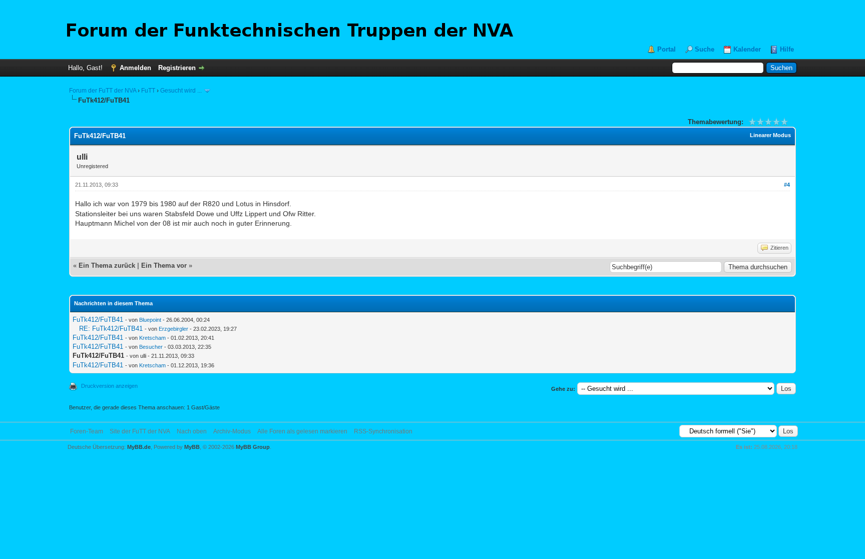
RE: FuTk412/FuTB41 (111, 328)
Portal (666, 49)
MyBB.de (139, 447)
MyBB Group (253, 447)
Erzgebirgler (173, 329)
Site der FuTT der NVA (140, 431)
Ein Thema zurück (107, 265)
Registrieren (177, 68)
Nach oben (192, 431)
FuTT (148, 90)
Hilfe (787, 49)
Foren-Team (86, 431)
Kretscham (152, 338)
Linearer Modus (770, 135)
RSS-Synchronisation (383, 431)
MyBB (192, 447)
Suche (704, 49)
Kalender (747, 49)
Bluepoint (150, 320)
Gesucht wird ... (181, 90)
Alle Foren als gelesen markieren (302, 431)
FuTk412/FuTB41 (98, 319)
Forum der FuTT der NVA (102, 90)
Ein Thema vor (164, 265)
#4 (787, 185)
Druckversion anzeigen (109, 386)
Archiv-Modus (232, 431)
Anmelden (135, 68)
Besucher (151, 347)
